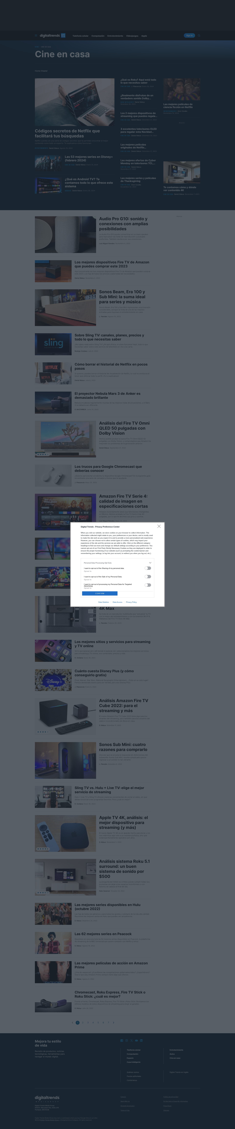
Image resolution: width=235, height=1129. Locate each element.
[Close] (160, 527)
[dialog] (117, 564)
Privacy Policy (131, 602)
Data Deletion (103, 602)
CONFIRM (99, 593)
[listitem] (117, 563)
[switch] (148, 568)
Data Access (117, 602)
